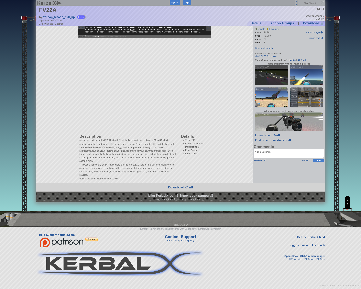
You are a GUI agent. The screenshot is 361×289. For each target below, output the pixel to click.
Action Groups (282, 23)
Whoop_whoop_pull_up (59, 17)
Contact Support (180, 236)
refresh (305, 160)
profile (292, 60)
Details (255, 23)
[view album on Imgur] (81, 27)
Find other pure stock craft (273, 140)
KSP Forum (309, 259)
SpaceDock (291, 256)
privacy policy (187, 240)
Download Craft (267, 135)
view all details (265, 48)
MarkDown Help (260, 160)
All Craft (301, 60)
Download (311, 23)
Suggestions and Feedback (307, 245)
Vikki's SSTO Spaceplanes (266, 56)
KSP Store (320, 259)
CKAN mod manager (312, 256)
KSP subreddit (295, 259)
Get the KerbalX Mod (311, 237)
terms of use (173, 240)
